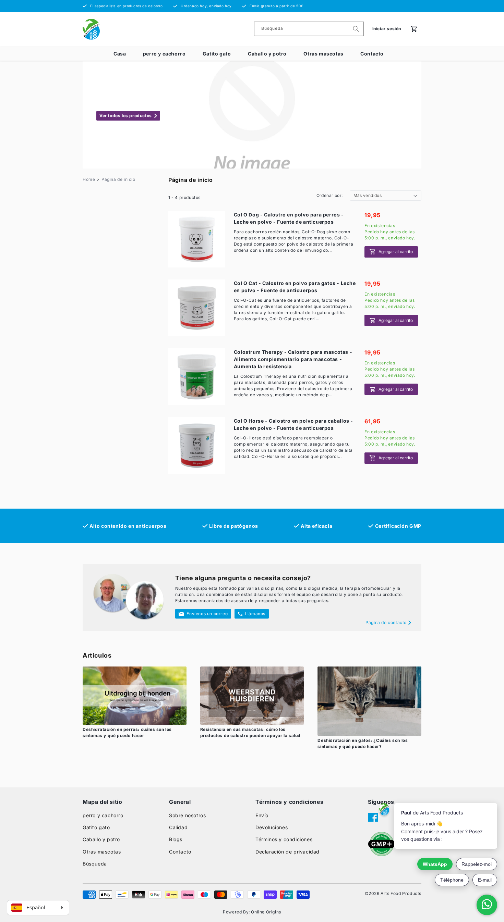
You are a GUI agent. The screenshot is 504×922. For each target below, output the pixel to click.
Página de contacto (386, 622)
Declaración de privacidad (287, 852)
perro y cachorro (164, 54)
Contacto (372, 54)
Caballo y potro (267, 54)
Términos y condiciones (283, 839)
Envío (261, 815)
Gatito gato (217, 54)
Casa (119, 54)
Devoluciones (271, 827)
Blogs (175, 839)
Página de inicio (118, 179)
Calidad (178, 827)
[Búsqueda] (355, 29)
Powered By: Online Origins (252, 911)
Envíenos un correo (207, 613)
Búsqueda (95, 864)
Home (89, 179)
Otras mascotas (323, 54)
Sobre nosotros (187, 815)
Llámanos (255, 613)
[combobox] (308, 29)
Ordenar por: (329, 195)
